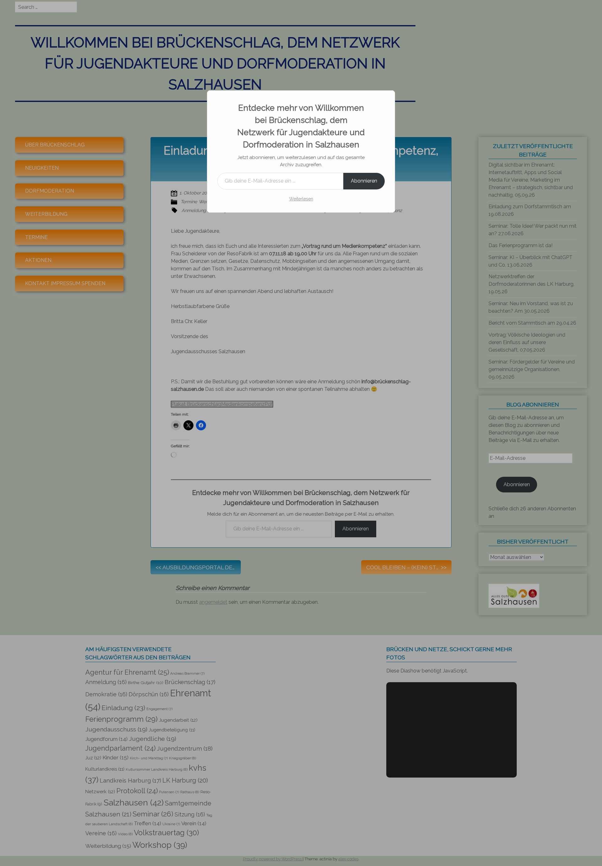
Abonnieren (364, 181)
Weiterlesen (301, 198)
